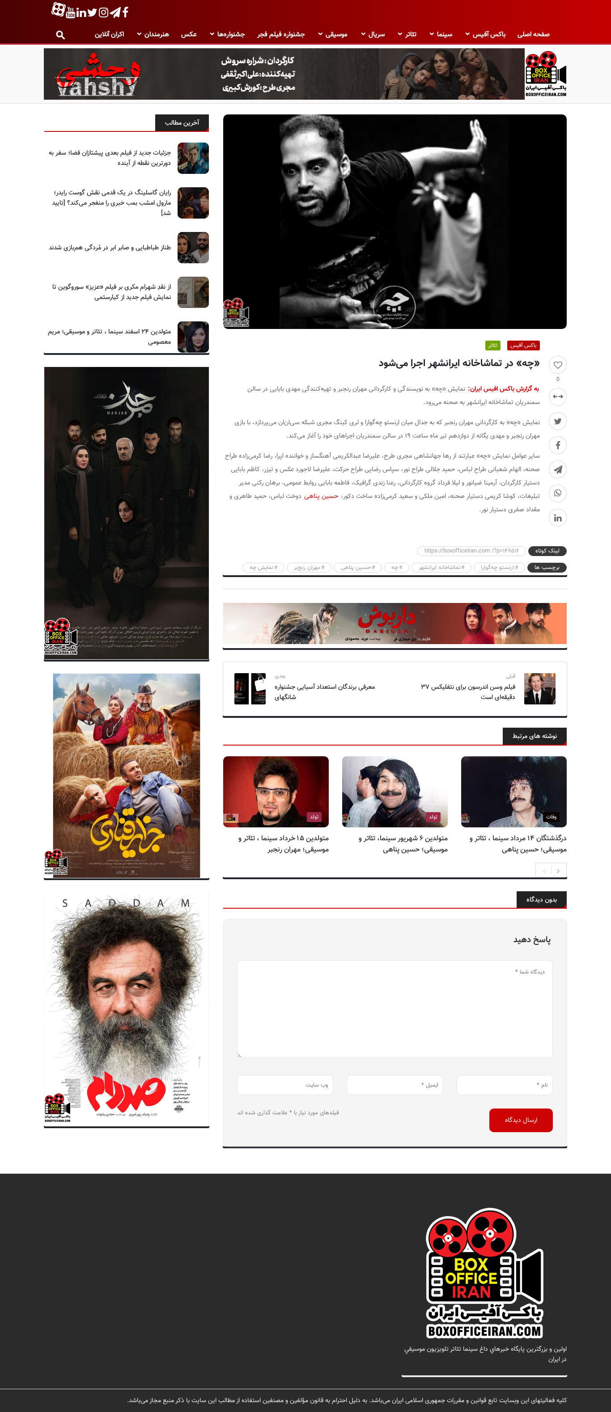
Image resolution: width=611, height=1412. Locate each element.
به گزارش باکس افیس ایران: (503, 389)
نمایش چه (261, 567)
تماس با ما (553, 1370)
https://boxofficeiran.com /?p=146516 (471, 551)
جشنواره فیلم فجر (281, 35)
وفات (551, 817)
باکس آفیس (489, 35)
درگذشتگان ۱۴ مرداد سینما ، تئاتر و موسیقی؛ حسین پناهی (518, 844)
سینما (444, 35)
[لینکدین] (557, 517)
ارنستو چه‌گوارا (497, 567)
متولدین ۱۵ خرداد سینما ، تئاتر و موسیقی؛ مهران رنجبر (283, 844)
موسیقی (337, 35)
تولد (433, 817)
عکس (189, 35)
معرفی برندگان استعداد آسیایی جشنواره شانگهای (325, 692)
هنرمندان (156, 35)
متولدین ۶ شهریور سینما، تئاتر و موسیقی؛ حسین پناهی (403, 844)
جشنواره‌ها (231, 35)
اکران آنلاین (109, 35)
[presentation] (544, 870)
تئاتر (410, 35)
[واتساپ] (557, 493)
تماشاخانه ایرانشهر (439, 567)
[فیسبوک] (557, 445)
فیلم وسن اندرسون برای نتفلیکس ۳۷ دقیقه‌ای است (468, 692)
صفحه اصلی (534, 35)
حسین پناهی (321, 496)
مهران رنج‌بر (307, 567)
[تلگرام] (557, 469)
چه (394, 567)
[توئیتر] (557, 421)
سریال (377, 35)
